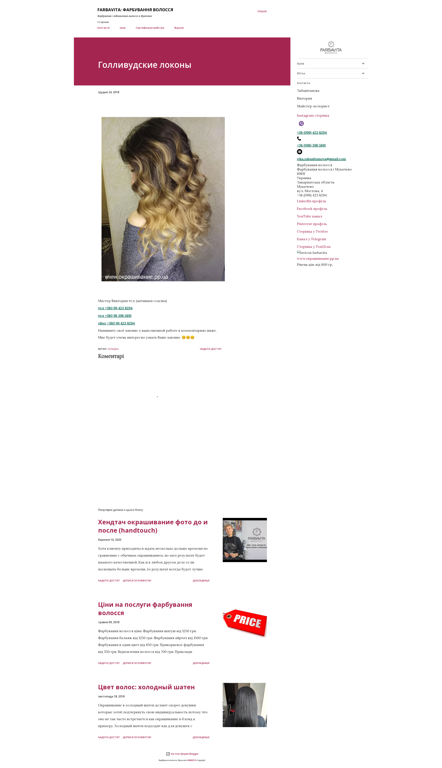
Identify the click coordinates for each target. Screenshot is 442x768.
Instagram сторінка (313, 115)
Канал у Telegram (311, 239)
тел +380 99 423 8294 (115, 308)
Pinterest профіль (312, 224)
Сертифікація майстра (150, 27)
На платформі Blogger (184, 753)
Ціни (123, 27)
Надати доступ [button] (210, 349)
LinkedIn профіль (311, 201)
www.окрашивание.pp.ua (318, 258)
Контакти (103, 27)
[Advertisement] (154, 465)
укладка (113, 349)
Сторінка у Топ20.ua (314, 246)
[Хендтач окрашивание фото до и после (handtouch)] (245, 540)
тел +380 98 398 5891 (114, 315)
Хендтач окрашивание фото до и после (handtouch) (153, 526)
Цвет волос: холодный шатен (146, 687)
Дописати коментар (137, 580)
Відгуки (179, 27)
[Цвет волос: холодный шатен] (245, 705)
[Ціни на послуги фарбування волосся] (245, 622)
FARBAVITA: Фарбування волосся (135, 9)
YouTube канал (309, 216)
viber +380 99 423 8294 (116, 323)
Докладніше (201, 580)
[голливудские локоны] (163, 280)
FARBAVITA (192, 760)
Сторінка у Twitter (312, 231)
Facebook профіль (312, 208)
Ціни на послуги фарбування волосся (145, 608)
